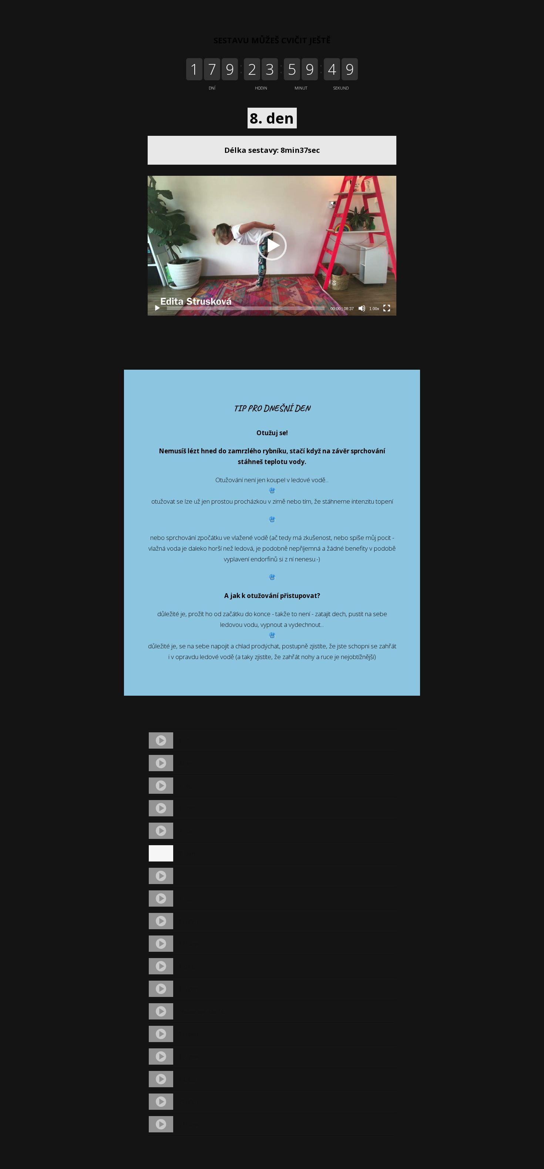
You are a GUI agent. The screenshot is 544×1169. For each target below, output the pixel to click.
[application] (272, 246)
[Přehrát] (157, 308)
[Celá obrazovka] (386, 308)
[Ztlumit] (362, 308)
